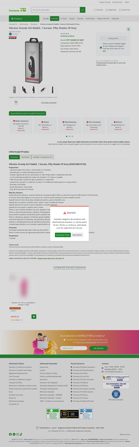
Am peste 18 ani (62, 235)
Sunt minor (77, 235)
